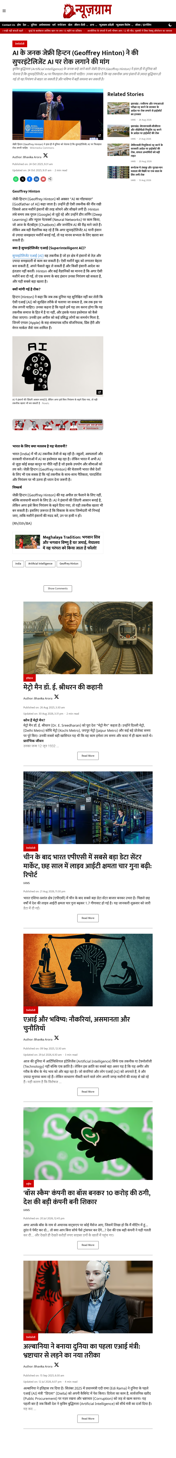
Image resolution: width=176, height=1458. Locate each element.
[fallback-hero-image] (118, 108)
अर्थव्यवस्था (44, 25)
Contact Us (8, 25)
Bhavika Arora (32, 157)
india (18, 563)
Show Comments (58, 588)
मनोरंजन (62, 25)
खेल (70, 25)
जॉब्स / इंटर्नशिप (143, 25)
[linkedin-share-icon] (36, 181)
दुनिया (34, 25)
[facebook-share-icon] (29, 181)
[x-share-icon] (22, 181)
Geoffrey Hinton (69, 563)
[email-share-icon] (43, 181)
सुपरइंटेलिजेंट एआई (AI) (28, 256)
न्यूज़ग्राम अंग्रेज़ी (106, 25)
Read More (88, 756)
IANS (26, 883)
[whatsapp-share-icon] (16, 181)
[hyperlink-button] (99, 136)
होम (19, 25)
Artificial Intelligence (40, 563)
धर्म (54, 25)
